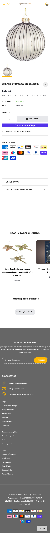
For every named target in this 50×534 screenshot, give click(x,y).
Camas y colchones (8, 444)
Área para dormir (8, 410)
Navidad (5, 417)
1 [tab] (25, 59)
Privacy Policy (6, 462)
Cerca (4, 450)
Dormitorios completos (10, 432)
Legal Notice (6, 458)
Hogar (4, 402)
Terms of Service (7, 474)
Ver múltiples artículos (25, 312)
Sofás (4, 440)
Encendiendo (6, 414)
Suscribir (41, 360)
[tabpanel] (25, 35)
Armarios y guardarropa (10, 436)
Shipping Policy (7, 470)
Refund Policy (6, 466)
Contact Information (9, 454)
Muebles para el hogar (9, 406)
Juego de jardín (7, 421)
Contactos (5, 425)
